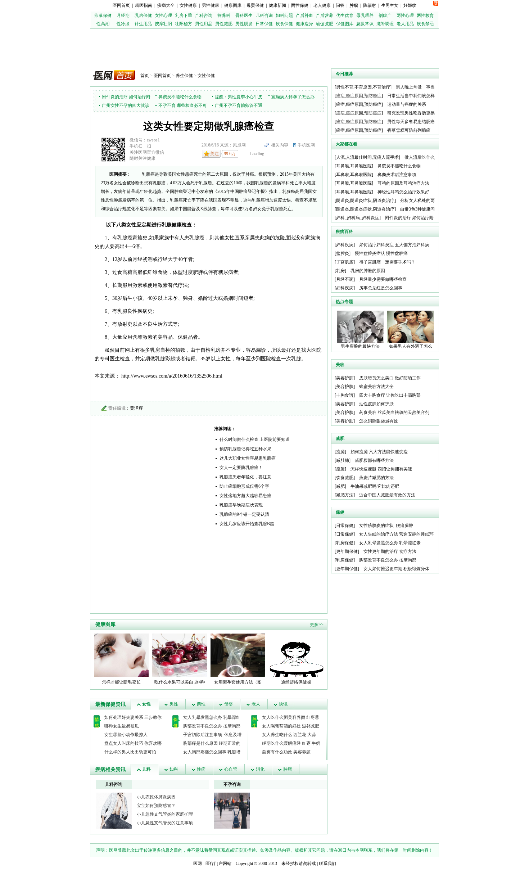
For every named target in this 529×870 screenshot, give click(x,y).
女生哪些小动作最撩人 (126, 734)
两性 (201, 704)
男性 (173, 704)
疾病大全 (166, 5)
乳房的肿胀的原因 (368, 270)
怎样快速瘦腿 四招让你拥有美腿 (381, 469)
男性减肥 (223, 23)
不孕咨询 (232, 784)
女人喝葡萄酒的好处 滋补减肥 (290, 726)
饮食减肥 (344, 477)
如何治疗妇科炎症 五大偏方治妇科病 (394, 244)
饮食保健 (284, 23)
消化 (260, 769)
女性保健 (206, 75)
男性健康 (210, 5)
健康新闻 (277, 5)
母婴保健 (255, 5)
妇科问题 (284, 15)
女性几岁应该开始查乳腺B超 (247, 523)
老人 (256, 704)
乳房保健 (143, 15)
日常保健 (264, 23)
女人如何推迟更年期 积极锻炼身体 (396, 568)
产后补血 (304, 15)
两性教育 (425, 15)
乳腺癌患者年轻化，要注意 (245, 476)
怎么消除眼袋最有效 (378, 421)
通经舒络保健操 (296, 682)
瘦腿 (340, 451)
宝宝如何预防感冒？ (156, 805)
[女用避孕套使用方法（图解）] (238, 654)
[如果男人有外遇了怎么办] (410, 326)
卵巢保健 (103, 15)
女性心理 (163, 15)
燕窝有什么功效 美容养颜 (286, 751)
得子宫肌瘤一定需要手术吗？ (387, 262)
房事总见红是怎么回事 (380, 287)
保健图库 (344, 23)
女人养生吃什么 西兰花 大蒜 (289, 734)
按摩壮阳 (163, 23)
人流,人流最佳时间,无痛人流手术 (367, 157)
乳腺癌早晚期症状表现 (241, 505)
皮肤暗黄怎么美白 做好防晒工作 (390, 377)
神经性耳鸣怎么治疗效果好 (403, 191)
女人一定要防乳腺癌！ (241, 467)
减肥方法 (344, 494)
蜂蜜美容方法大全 (376, 386)
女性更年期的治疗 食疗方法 (389, 551)
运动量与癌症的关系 (406, 104)
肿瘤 (353, 5)
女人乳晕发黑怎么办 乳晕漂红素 (390, 542)
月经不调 (344, 279)
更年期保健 (347, 551)
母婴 (228, 704)
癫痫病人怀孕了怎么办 (293, 96)
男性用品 (203, 23)
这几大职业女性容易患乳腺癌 (248, 458)
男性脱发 (244, 23)
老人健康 (322, 5)
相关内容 (279, 145)
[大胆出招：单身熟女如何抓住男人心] (232, 810)
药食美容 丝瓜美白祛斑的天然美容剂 (394, 412)
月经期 (123, 15)
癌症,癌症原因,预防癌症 (358, 95)
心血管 (230, 769)
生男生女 (389, 5)
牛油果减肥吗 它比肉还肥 (375, 486)
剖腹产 (385, 15)
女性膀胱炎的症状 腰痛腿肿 (386, 525)
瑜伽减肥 (324, 23)
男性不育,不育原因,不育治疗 (363, 87)
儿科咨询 (264, 15)
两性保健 (299, 5)
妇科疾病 (344, 244)
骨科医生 (244, 15)
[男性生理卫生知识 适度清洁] (114, 810)
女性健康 (188, 5)
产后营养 (324, 15)
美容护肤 (344, 377)
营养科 (223, 15)
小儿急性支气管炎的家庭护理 (165, 814)
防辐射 (369, 5)
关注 (214, 153)
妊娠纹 (409, 5)
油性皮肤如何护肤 (376, 403)
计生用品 (143, 23)
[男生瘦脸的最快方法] (360, 326)
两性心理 (405, 15)
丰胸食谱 (344, 395)
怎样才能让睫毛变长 (121, 682)
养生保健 (184, 75)
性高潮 (102, 23)
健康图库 (232, 5)
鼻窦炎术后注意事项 (396, 174)
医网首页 (121, 5)
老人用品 (405, 23)
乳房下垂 (183, 15)
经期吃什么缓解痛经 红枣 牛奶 (291, 743)
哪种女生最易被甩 (121, 726)
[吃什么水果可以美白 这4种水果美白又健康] (179, 654)
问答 (340, 5)
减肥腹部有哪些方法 (374, 460)
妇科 (173, 769)
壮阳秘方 (183, 23)
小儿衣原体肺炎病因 (156, 796)
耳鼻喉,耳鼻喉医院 (354, 165)
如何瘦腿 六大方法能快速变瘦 (379, 451)
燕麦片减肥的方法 (376, 477)
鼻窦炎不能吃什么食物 (180, 96)
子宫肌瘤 (344, 262)
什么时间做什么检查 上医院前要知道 (255, 439)
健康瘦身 (304, 23)
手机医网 (306, 145)
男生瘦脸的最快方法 (360, 346)
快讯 (283, 704)
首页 (144, 75)
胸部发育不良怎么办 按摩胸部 (211, 726)
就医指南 (143, 5)
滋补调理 (385, 23)
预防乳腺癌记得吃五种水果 (245, 448)
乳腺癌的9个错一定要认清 (244, 514)
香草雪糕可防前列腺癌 (408, 130)
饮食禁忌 (425, 23)
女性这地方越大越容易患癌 (245, 495)
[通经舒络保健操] (296, 654)
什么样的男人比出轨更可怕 (130, 751)
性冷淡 (123, 23)
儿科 (146, 769)
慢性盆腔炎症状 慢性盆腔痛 (381, 253)
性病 (201, 769)
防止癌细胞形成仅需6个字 (244, 486)
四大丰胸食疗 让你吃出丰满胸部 (390, 395)
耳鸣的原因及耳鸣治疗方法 (403, 183)
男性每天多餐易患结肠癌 (411, 121)
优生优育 (344, 15)
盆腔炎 (342, 253)
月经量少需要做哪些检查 (383, 279)
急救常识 (365, 23)
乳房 (340, 270)
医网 (197, 863)
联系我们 (327, 863)
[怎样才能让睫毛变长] (121, 654)
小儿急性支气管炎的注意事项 (165, 822)
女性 (146, 704)
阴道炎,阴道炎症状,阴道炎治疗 (365, 200)
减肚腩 (342, 460)
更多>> (317, 624)
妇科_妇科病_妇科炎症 (357, 217)
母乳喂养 (365, 15)
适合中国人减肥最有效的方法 (387, 494)
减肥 (340, 486)
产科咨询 (203, 15)
